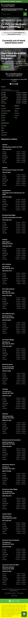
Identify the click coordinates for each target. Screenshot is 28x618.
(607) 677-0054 (7, 197)
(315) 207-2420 (6, 395)
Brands (3, 115)
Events (17, 115)
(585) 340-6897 (7, 446)
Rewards (3, 125)
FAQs (2, 128)
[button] (12, 9)
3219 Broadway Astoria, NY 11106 (12, 147)
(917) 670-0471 (6, 149)
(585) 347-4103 (6, 420)
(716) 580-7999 (6, 246)
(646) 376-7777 (7, 270)
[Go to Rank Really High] (14, 601)
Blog (2, 130)
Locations (17, 108)
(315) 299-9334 (6, 546)
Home (3, 20)
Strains (3, 120)
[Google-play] (17, 84)
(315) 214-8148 (6, 371)
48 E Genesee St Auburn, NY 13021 (12, 170)
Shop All (3, 108)
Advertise (4, 135)
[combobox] (12, 14)
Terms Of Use (14, 595)
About (16, 111)
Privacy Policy (20, 593)
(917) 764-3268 (7, 346)
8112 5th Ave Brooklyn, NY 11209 (12, 217)
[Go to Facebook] (10, 84)
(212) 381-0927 (6, 320)
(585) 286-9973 (6, 495)
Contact (17, 113)
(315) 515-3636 (6, 172)
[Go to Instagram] (13, 84)
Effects (3, 118)
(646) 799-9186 (7, 295)
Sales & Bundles (5, 111)
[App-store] (15, 84)
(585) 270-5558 (6, 471)
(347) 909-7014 (7, 220)
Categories (4, 113)
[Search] (25, 14)
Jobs (16, 118)
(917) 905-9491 (6, 520)
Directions (4, 132)
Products (8, 20)
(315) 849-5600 (6, 571)
